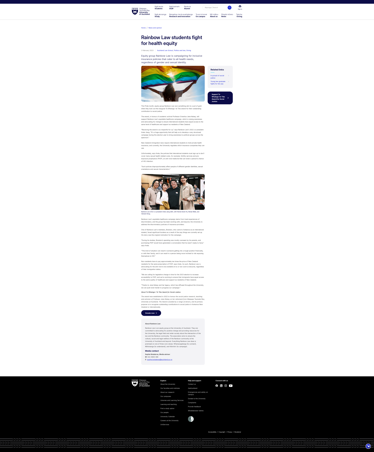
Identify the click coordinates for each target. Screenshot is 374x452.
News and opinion (155, 28)
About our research (167, 392)
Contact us (192, 384)
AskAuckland (192, 388)
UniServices (164, 424)
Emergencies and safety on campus (198, 393)
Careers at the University (169, 420)
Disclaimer (237, 432)
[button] (240, 7)
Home (143, 28)
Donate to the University (197, 399)
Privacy (229, 432)
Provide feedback (194, 407)
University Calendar (167, 416)
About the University (167, 384)
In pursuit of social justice (217, 77)
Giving (188, 50)
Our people (164, 412)
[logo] (141, 11)
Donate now (150, 313)
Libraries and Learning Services (171, 400)
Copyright (222, 432)
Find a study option (167, 408)
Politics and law (179, 50)
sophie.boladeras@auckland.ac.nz (159, 360)
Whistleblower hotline (195, 411)
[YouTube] (230, 385)
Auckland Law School (165, 50)
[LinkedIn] (221, 385)
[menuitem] (159, 7)
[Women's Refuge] (191, 421)
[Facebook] (217, 385)
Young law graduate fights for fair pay (218, 82)
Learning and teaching (168, 404)
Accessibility (212, 432)
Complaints (192, 403)
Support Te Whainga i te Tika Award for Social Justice (218, 97)
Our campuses (165, 396)
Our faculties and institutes (170, 388)
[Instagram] (225, 385)
